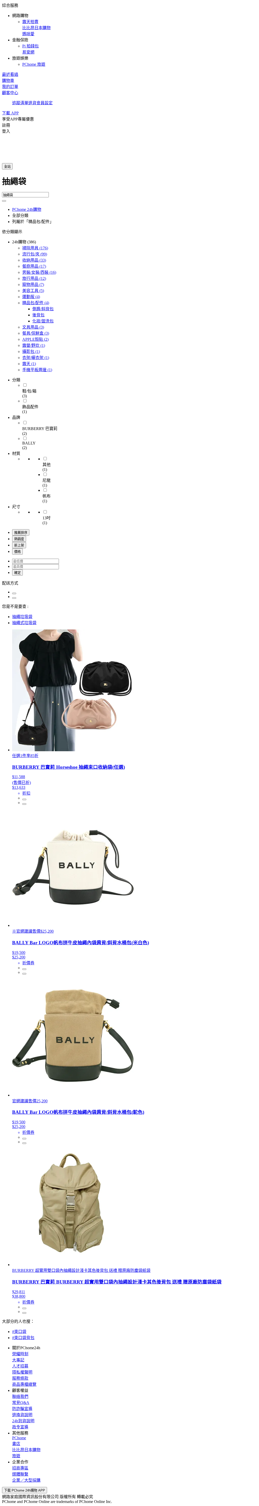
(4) (31, 297)
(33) (34, 260)
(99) (34, 254)
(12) (34, 278)
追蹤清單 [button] (20, 103)
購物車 (8, 80)
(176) (35, 248)
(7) (33, 284)
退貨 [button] (32, 103)
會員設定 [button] (44, 103)
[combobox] (129, 183)
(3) (33, 327)
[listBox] (129, 583)
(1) (33, 345)
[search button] (4, 201)
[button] (129, 34)
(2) (35, 339)
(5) (33, 290)
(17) (34, 266)
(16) (39, 272)
